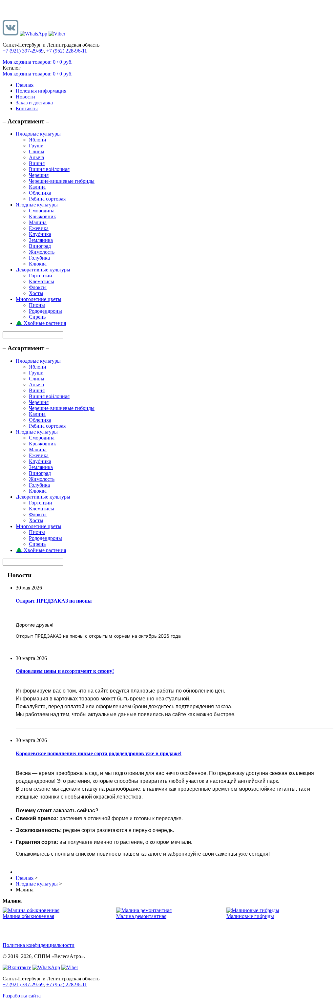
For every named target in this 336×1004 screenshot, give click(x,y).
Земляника (41, 240)
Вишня (37, 163)
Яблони (37, 139)
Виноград (40, 246)
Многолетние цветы (38, 299)
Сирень (37, 317)
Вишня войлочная (49, 169)
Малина (38, 222)
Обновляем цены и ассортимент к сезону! (65, 671)
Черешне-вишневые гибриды (61, 181)
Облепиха (40, 193)
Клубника (40, 234)
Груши (36, 145)
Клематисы (41, 281)
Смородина (41, 210)
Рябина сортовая (47, 199)
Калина (37, 187)
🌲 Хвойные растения (41, 323)
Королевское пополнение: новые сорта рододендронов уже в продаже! (98, 753)
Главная (24, 85)
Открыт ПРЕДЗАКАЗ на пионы (54, 601)
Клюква (38, 264)
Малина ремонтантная (141, 916)
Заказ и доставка (34, 102)
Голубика (39, 258)
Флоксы (38, 287)
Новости (25, 96)
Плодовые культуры (38, 134)
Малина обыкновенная (28, 916)
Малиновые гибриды (250, 916)
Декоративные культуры (43, 269)
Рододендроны (45, 311)
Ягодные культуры (37, 204)
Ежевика (39, 228)
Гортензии (40, 275)
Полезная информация (41, 91)
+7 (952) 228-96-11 (66, 50)
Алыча (36, 157)
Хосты (36, 293)
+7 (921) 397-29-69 (23, 50)
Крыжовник (42, 216)
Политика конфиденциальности (38, 945)
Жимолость (41, 252)
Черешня (39, 175)
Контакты (27, 108)
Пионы (37, 305)
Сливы (36, 151)
